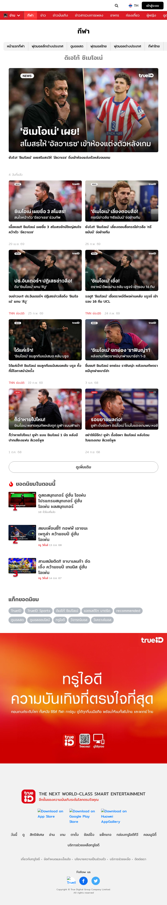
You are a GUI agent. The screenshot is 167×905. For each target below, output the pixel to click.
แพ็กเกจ (105, 834)
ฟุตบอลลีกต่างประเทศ (47, 46)
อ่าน (12, 15)
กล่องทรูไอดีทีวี (127, 834)
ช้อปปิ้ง (89, 834)
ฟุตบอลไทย (98, 46)
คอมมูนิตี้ (150, 834)
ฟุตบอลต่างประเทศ (127, 46)
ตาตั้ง (75, 834)
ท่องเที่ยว (133, 15)
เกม (62, 834)
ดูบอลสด (76, 46)
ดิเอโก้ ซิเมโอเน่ (67, 610)
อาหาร (114, 15)
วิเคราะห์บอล (102, 620)
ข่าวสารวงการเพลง (89, 15)
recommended (128, 610)
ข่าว (43, 15)
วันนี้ (14, 834)
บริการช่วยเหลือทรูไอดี (83, 845)
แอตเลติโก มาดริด (97, 610)
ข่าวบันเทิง (60, 15)
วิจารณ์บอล (79, 620)
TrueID (12, 5)
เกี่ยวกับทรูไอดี (30, 859)
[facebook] (83, 881)
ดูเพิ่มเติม (83, 467)
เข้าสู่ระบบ (152, 5)
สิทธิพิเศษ (37, 834)
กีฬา (30, 15)
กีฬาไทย (154, 46)
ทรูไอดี (60, 620)
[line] (71, 881)
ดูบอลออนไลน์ (40, 620)
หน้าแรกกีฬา (16, 46)
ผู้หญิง (151, 15)
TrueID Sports (38, 610)
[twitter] (95, 881)
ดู (23, 834)
